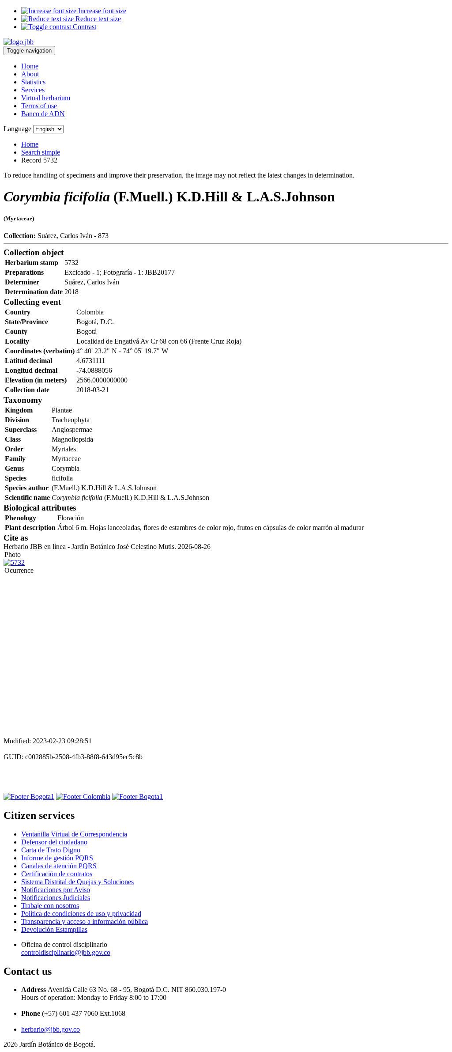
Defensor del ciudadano (54, 842)
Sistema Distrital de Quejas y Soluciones (77, 881)
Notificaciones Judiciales (55, 897)
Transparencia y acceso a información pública (84, 921)
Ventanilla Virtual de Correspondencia (74, 834)
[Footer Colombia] (83, 796)
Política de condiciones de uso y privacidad (81, 913)
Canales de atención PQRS (59, 866)
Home (29, 66)
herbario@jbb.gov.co (50, 1029)
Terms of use (39, 106)
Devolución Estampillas (54, 929)
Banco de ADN (43, 113)
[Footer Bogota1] (29, 796)
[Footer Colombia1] (137, 796)
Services (33, 90)
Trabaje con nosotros (50, 905)
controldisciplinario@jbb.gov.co (65, 952)
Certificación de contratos (56, 874)
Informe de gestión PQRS (57, 858)
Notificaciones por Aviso (55, 889)
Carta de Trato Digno (50, 850)
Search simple (40, 152)
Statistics (33, 82)
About (30, 74)
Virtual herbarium (45, 98)
